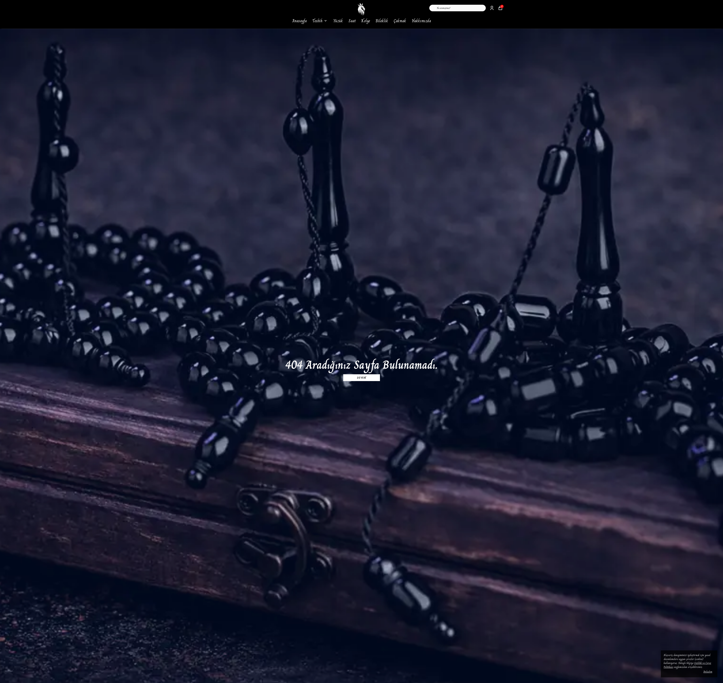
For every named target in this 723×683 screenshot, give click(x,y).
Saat (352, 21)
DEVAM (361, 378)
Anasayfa (299, 21)
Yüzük (338, 21)
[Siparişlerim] (492, 8)
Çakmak (400, 21)
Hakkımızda (421, 21)
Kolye (365, 21)
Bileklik (382, 21)
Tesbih (317, 21)
